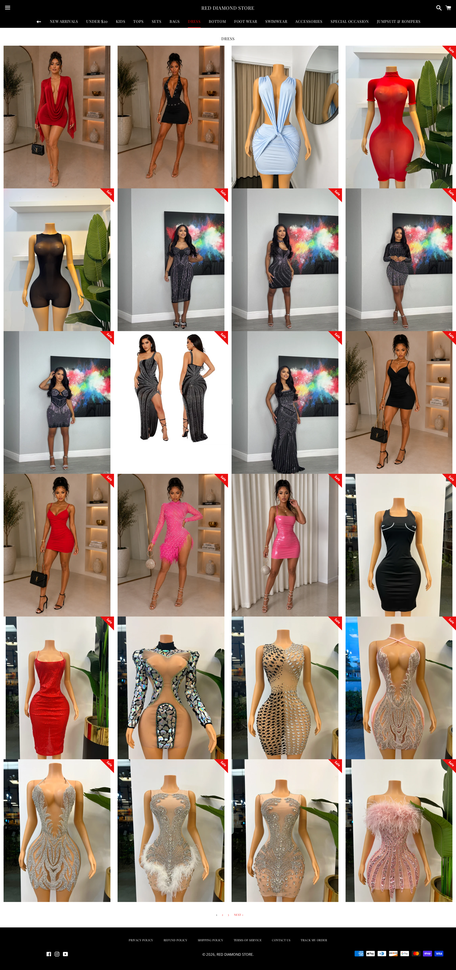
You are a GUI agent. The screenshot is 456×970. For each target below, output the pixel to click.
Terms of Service (248, 940)
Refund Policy (175, 940)
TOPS (138, 21)
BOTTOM (217, 21)
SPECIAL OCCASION (350, 21)
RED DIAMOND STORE (227, 8)
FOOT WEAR (245, 21)
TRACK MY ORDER (314, 940)
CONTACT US (281, 940)
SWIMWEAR (276, 21)
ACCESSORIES (309, 21)
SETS (157, 21)
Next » (239, 914)
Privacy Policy (141, 940)
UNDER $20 (97, 21)
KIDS (120, 21)
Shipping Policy (210, 940)
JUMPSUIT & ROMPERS (398, 21)
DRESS (194, 21)
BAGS (175, 21)
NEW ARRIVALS (64, 21)
